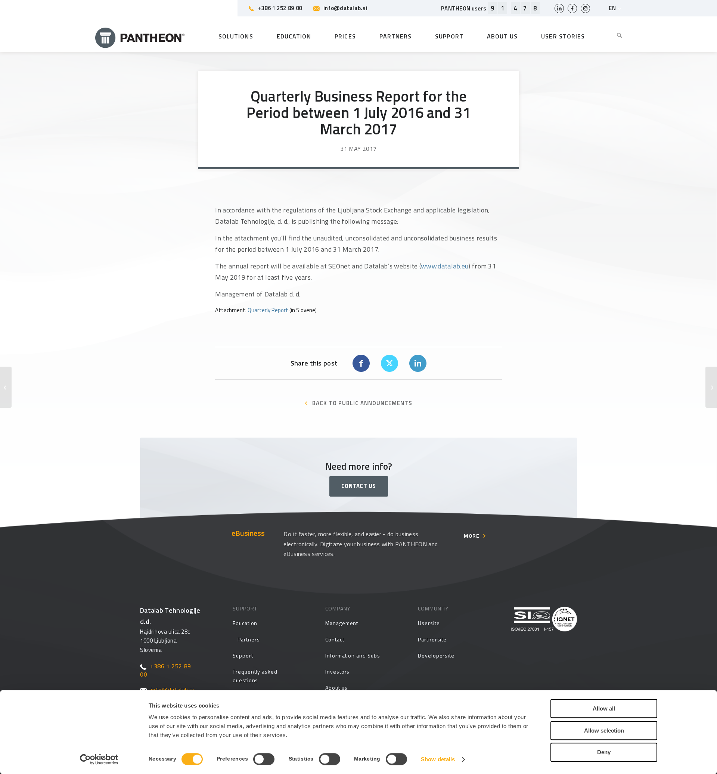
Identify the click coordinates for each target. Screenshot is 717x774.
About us (336, 687)
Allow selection (604, 730)
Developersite (436, 655)
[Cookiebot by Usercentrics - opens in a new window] (99, 759)
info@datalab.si (345, 8)
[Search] (614, 36)
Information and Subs (352, 655)
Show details (438, 759)
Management (341, 623)
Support (243, 655)
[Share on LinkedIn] (417, 363)
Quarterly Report (268, 310)
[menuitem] (614, 36)
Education (245, 623)
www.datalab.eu (444, 266)
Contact (334, 639)
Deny (604, 752)
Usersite (429, 623)
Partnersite (432, 639)
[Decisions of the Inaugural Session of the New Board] (6, 387)
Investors (337, 671)
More (471, 536)
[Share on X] (389, 363)
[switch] (263, 759)
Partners (249, 639)
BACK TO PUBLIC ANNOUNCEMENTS (362, 403)
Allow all (604, 708)
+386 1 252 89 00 (280, 8)
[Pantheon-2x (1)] (140, 36)
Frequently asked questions (255, 676)
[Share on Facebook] (361, 363)
